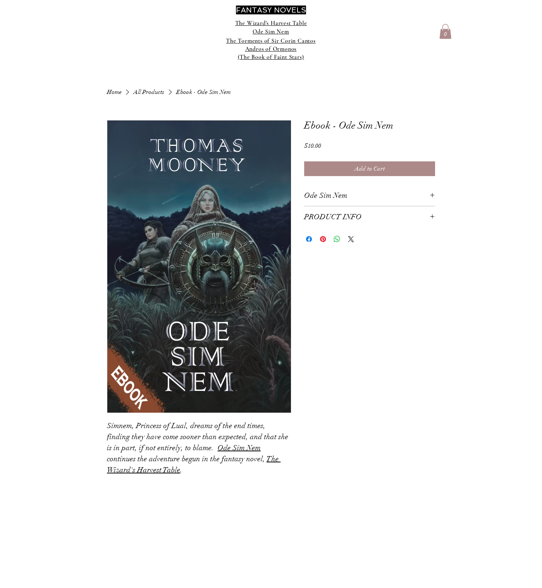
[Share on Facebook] (309, 239)
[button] (445, 31)
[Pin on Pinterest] (323, 239)
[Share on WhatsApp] (337, 239)
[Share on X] (351, 239)
